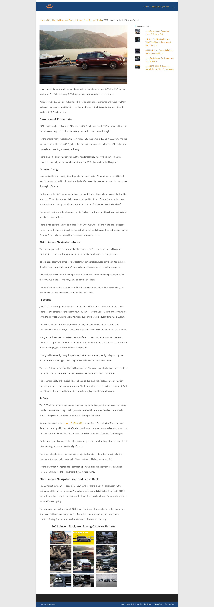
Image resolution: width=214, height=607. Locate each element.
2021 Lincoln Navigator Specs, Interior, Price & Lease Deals (74, 20)
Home (42, 20)
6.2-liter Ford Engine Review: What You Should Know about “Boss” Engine (158, 42)
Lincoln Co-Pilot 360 (73, 423)
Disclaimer (148, 604)
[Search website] (173, 6)
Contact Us (138, 604)
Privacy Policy (158, 604)
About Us (129, 604)
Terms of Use (169, 604)
